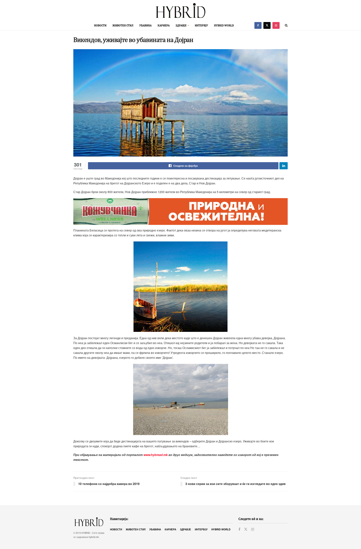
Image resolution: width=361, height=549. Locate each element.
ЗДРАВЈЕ (181, 25)
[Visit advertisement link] (180, 211)
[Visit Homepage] (180, 10)
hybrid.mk (94, 536)
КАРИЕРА (164, 25)
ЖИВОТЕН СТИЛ (122, 25)
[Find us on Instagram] (276, 25)
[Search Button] (286, 25)
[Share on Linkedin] (283, 165)
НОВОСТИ (100, 25)
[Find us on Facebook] (258, 25)
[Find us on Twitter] (267, 25)
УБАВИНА (145, 25)
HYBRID (85, 532)
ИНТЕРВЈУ (201, 25)
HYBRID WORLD (224, 25)
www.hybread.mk (155, 455)
